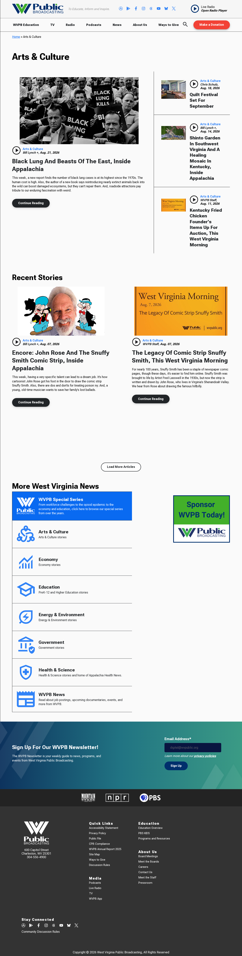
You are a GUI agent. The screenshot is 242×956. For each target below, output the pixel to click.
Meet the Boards (148, 861)
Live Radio (95, 888)
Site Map (94, 854)
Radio (70, 25)
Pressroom (145, 882)
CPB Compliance (99, 844)
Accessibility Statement (103, 828)
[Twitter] (174, 9)
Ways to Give (168, 25)
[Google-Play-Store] (128, 9)
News (117, 25)
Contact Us (145, 872)
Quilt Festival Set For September (204, 100)
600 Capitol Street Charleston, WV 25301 (36, 851)
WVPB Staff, (208, 200)
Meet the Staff (147, 877)
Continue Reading (31, 203)
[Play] (16, 150)
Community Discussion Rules (41, 931)
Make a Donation (211, 24)
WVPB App (95, 898)
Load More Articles (121, 467)
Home (16, 37)
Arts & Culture (33, 149)
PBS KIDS (144, 833)
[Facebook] (136, 9)
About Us (140, 25)
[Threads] (151, 9)
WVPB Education (26, 25)
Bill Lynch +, (31, 152)
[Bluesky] (166, 9)
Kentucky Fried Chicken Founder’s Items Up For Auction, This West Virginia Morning (206, 227)
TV (52, 25)
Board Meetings (148, 856)
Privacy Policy (97, 833)
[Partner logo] (88, 798)
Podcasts (93, 25)
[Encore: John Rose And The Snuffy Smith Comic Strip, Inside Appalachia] (61, 311)
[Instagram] (143, 9)
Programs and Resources (154, 838)
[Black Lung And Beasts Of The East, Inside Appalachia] (79, 110)
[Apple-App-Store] (121, 9)
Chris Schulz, (209, 84)
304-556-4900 (36, 857)
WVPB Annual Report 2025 (105, 849)
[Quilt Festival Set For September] (173, 89)
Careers (143, 867)
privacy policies (205, 756)
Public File (95, 838)
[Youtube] (159, 9)
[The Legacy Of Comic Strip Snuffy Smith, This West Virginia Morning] (181, 311)
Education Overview (150, 828)
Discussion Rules (99, 865)
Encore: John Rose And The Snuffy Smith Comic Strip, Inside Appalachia (60, 360)
